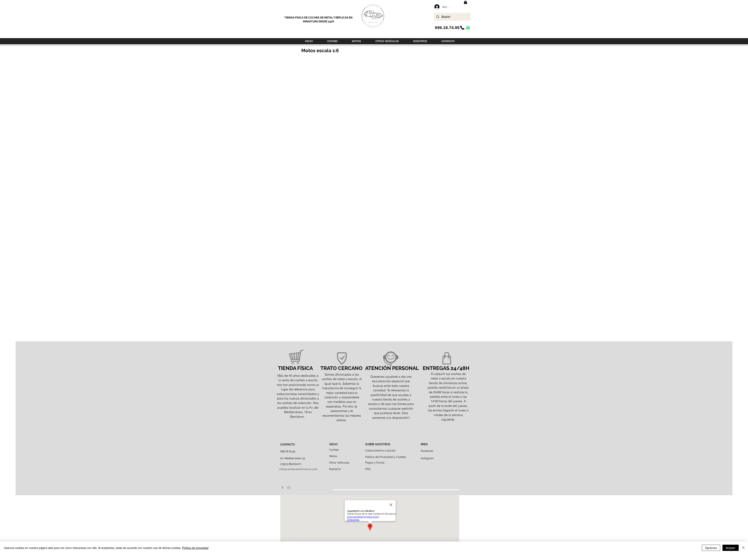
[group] (373, 66)
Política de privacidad (195, 548)
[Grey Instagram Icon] (288, 488)
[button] (465, 2)
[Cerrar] (743, 548)
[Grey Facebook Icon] (282, 488)
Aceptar (730, 548)
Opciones (711, 548)
